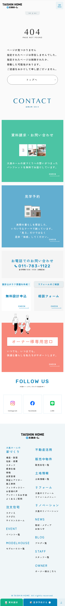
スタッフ (11, 465)
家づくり (13, 450)
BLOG (40, 537)
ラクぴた (11, 516)
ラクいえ (11, 512)
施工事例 (11, 483)
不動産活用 (43, 449)
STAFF (40, 551)
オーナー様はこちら (45, 571)
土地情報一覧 (42, 479)
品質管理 (11, 476)
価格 (8, 472)
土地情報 (42, 473)
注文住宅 (13, 507)
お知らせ (40, 528)
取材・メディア (43, 525)
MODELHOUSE (18, 543)
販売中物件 (43, 459)
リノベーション (47, 505)
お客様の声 (12, 491)
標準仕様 (11, 468)
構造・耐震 (12, 457)
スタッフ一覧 (42, 557)
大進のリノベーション (47, 511)
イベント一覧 (13, 534)
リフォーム (43, 487)
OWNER (41, 565)
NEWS (40, 519)
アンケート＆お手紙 (16, 494)
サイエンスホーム (15, 520)
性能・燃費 (12, 461)
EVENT (11, 528)
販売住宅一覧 (42, 464)
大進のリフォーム (44, 493)
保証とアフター (14, 480)
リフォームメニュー (45, 496)
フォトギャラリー (15, 487)
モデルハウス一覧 (15, 548)
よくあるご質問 (14, 498)
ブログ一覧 (41, 543)
